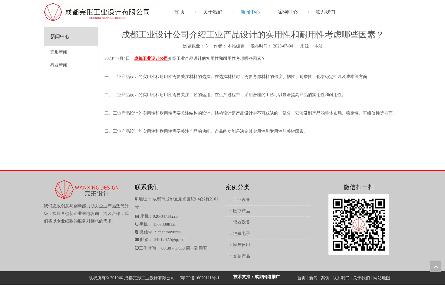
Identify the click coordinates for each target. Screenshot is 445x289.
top (435, 266)
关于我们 (361, 278)
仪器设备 (241, 222)
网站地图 (381, 278)
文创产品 (241, 256)
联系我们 (341, 278)
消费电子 (241, 233)
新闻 (313, 278)
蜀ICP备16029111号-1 (199, 278)
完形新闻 (58, 52)
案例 (325, 278)
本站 (318, 46)
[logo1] (101, 12)
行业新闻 (58, 65)
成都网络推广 (267, 276)
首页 (301, 278)
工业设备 (241, 199)
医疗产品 (241, 211)
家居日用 (241, 244)
